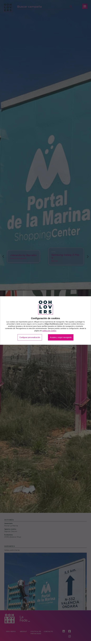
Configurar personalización (27, 337)
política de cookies (49, 330)
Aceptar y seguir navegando (63, 337)
